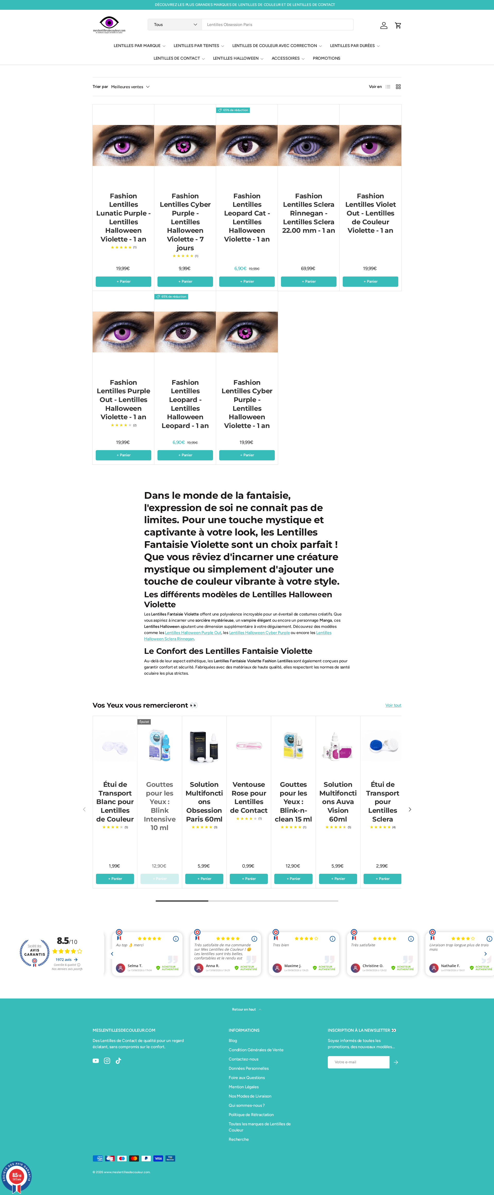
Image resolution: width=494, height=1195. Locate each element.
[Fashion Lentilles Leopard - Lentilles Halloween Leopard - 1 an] (185, 332)
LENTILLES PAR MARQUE (137, 45)
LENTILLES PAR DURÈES (352, 45)
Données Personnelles (249, 1068)
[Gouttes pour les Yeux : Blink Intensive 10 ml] (159, 745)
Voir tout (393, 705)
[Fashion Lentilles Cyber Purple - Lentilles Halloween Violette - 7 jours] (185, 145)
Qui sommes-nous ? (247, 1105)
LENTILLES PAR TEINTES (196, 45)
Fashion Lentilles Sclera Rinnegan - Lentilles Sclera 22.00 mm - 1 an (308, 213)
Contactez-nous (243, 1059)
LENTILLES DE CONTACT (177, 58)
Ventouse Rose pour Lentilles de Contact (248, 797)
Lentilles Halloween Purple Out (193, 632)
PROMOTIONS (326, 58)
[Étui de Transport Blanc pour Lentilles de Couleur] (115, 745)
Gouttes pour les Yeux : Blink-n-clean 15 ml (293, 801)
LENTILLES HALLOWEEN (236, 58)
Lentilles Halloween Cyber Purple (259, 632)
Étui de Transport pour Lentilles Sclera (382, 801)
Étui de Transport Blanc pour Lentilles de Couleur (115, 801)
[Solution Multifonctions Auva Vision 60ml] (338, 745)
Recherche (239, 1139)
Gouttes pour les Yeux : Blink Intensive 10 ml (160, 806)
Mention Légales (244, 1086)
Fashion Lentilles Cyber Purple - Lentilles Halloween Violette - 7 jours (185, 222)
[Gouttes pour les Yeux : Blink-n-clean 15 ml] (293, 745)
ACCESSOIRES (286, 58)
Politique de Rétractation (251, 1114)
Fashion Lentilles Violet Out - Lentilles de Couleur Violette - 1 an (370, 213)
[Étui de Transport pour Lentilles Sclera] (382, 745)
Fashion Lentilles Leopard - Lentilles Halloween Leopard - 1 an (185, 404)
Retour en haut (244, 1009)
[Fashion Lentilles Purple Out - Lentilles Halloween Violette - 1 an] (123, 332)
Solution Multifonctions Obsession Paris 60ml (204, 801)
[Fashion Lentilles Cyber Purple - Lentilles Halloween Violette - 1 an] (247, 332)
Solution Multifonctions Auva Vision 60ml (338, 801)
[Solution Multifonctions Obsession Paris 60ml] (204, 745)
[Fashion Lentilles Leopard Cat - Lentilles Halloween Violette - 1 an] (247, 145)
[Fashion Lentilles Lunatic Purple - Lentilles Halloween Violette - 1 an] (123, 145)
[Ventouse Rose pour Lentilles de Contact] (249, 745)
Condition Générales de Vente (256, 1049)
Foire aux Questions (247, 1077)
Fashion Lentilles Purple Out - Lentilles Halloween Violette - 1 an (123, 399)
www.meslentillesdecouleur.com (127, 1172)
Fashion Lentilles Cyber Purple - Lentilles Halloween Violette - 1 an (247, 404)
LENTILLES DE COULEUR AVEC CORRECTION (274, 45)
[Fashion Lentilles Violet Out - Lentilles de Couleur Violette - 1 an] (370, 145)
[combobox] (250, 24)
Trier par (100, 86)
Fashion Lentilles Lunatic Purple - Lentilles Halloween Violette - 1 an (123, 217)
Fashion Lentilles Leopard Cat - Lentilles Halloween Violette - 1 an (247, 217)
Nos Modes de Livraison (250, 1096)
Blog (233, 1040)
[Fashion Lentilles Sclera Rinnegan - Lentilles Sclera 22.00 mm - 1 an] (309, 145)
